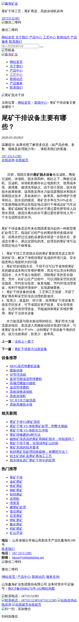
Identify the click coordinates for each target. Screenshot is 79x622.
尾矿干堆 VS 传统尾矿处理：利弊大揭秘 (38, 426)
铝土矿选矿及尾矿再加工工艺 (31, 456)
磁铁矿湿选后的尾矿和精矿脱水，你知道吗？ (42, 439)
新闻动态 (63, 37)
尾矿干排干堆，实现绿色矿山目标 (34, 443)
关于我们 (21, 37)
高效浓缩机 (18, 396)
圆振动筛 (16, 370)
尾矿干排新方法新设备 (31, 349)
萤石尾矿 (16, 511)
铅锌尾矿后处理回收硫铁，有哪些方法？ (39, 451)
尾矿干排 (16, 477)
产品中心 (35, 37)
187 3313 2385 (22, 553)
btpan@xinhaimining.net (28, 557)
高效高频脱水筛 (21, 404)
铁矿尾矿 (16, 486)
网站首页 (8, 37)
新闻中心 (40, 102)
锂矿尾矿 (16, 520)
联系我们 (15, 41)
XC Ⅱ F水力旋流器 (23, 400)
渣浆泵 (14, 503)
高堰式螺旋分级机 (23, 383)
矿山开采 (16, 533)
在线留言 (34, 604)
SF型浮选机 (18, 374)
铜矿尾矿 (16, 490)
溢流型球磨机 (19, 387)
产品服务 (16, 83)
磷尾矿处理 (18, 507)
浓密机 (14, 498)
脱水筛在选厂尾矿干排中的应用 (32, 460)
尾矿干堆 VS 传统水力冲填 (29, 430)
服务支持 (52, 576)
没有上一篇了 (24, 341)
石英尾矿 (16, 515)
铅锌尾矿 (16, 494)
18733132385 (10, 18)
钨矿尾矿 (16, 528)
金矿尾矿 (16, 481)
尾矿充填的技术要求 (24, 447)
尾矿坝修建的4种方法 (25, 434)
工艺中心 (49, 37)
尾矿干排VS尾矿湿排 (25, 422)
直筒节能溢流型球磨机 (26, 379)
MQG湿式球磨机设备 (25, 366)
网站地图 (48, 588)
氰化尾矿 (16, 524)
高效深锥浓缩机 (21, 391)
